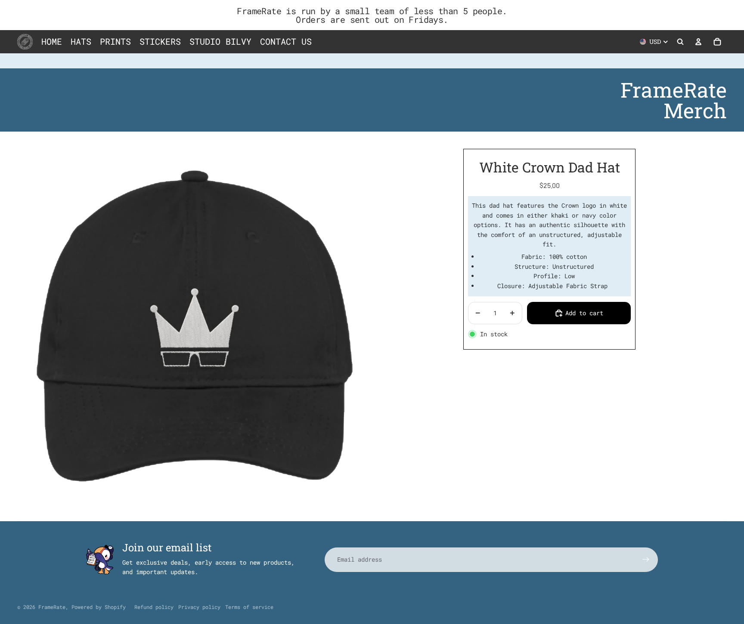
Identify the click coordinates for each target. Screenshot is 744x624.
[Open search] (680, 41)
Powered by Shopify (98, 606)
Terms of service (249, 606)
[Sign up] (646, 559)
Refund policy (154, 606)
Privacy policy (199, 606)
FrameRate (51, 606)
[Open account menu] (698, 41)
